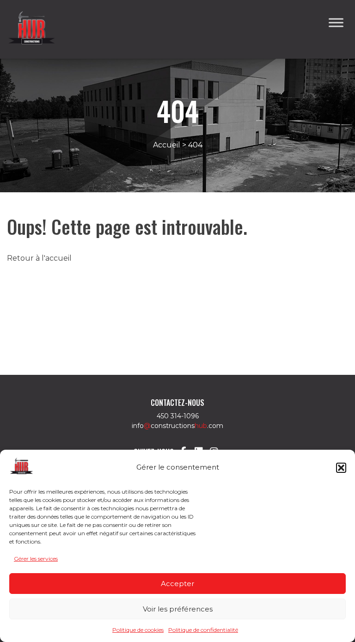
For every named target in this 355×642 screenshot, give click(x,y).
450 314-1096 (178, 416)
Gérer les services (36, 558)
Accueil (166, 145)
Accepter (177, 583)
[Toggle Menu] (336, 22)
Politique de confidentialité (203, 629)
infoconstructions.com (177, 426)
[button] (341, 467)
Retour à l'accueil (39, 258)
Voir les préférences (178, 609)
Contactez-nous (177, 402)
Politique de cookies (138, 629)
